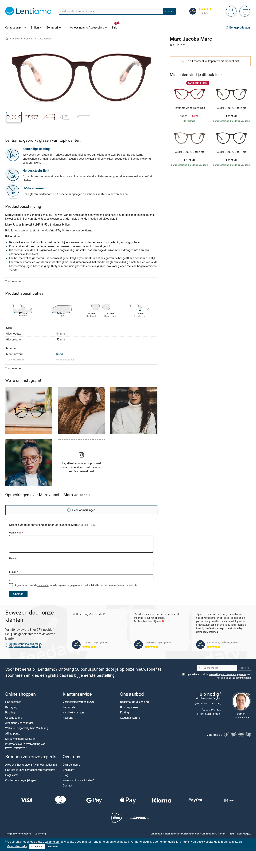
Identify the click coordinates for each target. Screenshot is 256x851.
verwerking (43, 585)
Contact (67, 785)
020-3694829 (213, 709)
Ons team (68, 770)
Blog (65, 775)
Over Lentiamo (71, 764)
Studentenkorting (130, 718)
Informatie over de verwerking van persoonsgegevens (25, 745)
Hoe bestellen (13, 702)
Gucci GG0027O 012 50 (189, 152)
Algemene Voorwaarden (19, 723)
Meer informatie (17, 846)
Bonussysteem (129, 707)
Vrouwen (28, 38)
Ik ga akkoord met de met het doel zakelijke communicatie (218, 676)
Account (67, 718)
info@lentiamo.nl (211, 714)
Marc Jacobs (44, 38)
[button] (14, 117)
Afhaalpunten (13, 733)
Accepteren (37, 846)
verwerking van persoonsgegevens (227, 674)
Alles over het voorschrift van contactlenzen (31, 764)
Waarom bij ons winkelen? (78, 780)
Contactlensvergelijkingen (20, 780)
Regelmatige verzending (134, 702)
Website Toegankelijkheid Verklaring (26, 728)
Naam (13, 558)
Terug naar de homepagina (18, 833)
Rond (59, 354)
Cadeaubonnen (14, 718)
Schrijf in (244, 667)
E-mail (13, 571)
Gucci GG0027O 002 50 (231, 108)
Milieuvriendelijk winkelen (20, 739)
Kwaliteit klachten (73, 712)
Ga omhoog (40, 833)
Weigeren (53, 846)
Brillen (15, 38)
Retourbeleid (70, 707)
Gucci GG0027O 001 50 (231, 152)
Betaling (10, 712)
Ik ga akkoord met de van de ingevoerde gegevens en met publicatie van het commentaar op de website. (76, 585)
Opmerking (16, 532)
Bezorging (11, 707)
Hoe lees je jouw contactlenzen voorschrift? (31, 770)
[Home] (6, 38)
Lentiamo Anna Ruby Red (189, 108)
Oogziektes (11, 775)
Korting (124, 712)
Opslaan (18, 594)
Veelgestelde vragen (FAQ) (78, 702)
